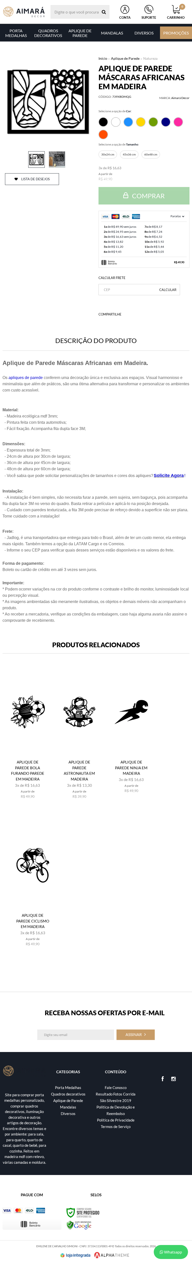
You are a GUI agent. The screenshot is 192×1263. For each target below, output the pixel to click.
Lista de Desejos (35, 179)
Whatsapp (172, 1252)
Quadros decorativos (68, 1094)
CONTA (124, 18)
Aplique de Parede (125, 58)
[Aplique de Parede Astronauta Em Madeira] (79, 740)
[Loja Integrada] (75, 1255)
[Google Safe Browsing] (79, 1225)
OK (168, 289)
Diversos (68, 1113)
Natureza (150, 58)
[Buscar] (104, 12)
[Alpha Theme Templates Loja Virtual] (111, 1255)
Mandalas (68, 1107)
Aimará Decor (180, 98)
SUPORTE (149, 18)
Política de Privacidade (115, 1120)
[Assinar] (135, 1035)
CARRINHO (175, 12)
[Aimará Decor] (24, 11)
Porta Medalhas (68, 1087)
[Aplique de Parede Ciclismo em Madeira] (33, 893)
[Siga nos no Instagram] (173, 1079)
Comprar (148, 196)
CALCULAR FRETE (112, 278)
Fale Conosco (115, 1087)
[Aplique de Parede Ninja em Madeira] (131, 740)
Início (102, 58)
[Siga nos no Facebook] (163, 1079)
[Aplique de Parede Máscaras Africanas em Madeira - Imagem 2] (57, 159)
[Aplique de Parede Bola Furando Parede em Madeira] (27, 740)
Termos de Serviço (115, 1126)
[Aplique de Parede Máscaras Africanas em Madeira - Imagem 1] (36, 159)
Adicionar (31, 806)
